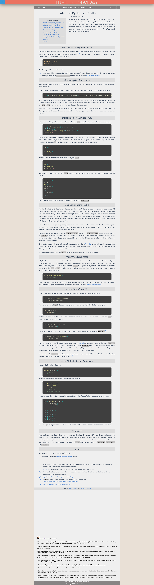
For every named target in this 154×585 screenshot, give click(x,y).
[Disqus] (77, 512)
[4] (64, 319)
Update (45, 41)
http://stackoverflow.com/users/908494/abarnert (57, 484)
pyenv (41, 73)
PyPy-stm (88, 244)
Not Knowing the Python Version (53, 23)
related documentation (94, 285)
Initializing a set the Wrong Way (53, 27)
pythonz (45, 469)
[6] (73, 356)
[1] (79, 53)
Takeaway (46, 39)
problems (88, 488)
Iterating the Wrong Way (51, 34)
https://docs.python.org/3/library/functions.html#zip (58, 477)
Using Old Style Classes (50, 32)
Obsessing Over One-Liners (51, 25)
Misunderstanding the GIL (51, 30)
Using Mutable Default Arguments (54, 37)
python (83, 488)
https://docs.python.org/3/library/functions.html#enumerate (60, 481)
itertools (81, 343)
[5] (106, 330)
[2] (100, 75)
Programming (73, 488)
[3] (85, 224)
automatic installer (92, 76)
